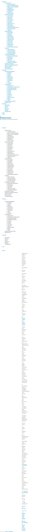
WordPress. (11, 531)
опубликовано (25, 492)
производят (24, 464)
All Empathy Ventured (5, 118)
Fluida (6, 531)
